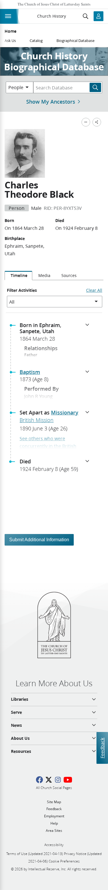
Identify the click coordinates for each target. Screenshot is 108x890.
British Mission (37, 420)
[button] (56, 333)
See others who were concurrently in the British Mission (48, 445)
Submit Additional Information (39, 539)
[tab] (18, 275)
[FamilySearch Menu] (86, 122)
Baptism (30, 372)
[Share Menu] (96, 122)
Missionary (64, 412)
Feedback (102, 747)
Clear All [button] (94, 290)
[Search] (95, 87)
